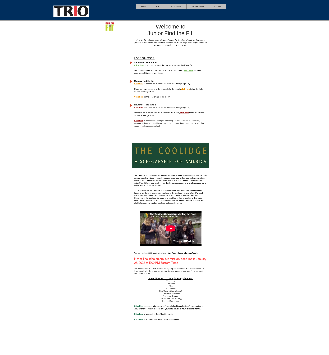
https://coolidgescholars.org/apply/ (182, 253)
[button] (158, 6)
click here (184, 113)
